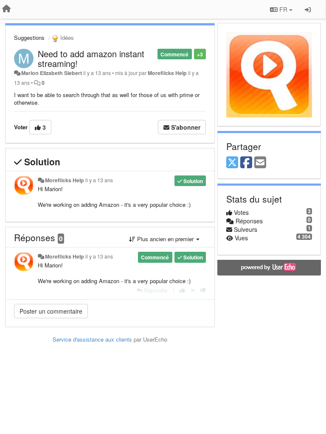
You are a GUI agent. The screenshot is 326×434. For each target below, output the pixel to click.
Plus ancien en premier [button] (165, 239)
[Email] (260, 163)
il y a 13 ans (99, 180)
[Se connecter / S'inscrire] (307, 9)
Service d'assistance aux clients (92, 339)
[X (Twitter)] (232, 163)
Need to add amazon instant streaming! (91, 58)
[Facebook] (246, 163)
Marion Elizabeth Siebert (51, 73)
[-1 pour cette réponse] (203, 290)
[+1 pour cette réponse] (182, 290)
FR (283, 9)
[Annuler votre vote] (193, 290)
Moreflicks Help (167, 73)
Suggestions (29, 37)
